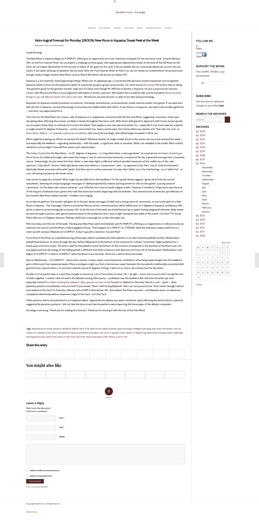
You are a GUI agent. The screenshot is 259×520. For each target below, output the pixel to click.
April (204, 199)
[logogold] (129, 12)
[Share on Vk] (145, 354)
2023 (202, 135)
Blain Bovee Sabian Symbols (103, 328)
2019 (202, 151)
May (204, 195)
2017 (202, 159)
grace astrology (125, 328)
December (207, 167)
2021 (202, 143)
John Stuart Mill (151, 84)
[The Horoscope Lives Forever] (115, 375)
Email (61, 427)
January (206, 211)
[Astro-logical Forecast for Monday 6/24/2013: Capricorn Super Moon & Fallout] (95, 375)
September (208, 179)
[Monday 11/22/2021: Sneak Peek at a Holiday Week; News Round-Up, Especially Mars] (36, 375)
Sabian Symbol (39, 153)
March (205, 203)
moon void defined (60, 332)
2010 (202, 235)
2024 (202, 131)
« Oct (199, 284)
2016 (202, 163)
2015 (202, 215)
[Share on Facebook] (34, 354)
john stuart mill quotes (162, 328)
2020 (203, 147)
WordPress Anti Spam (31, 487)
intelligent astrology (142, 328)
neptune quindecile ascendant (84, 332)
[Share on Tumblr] (129, 354)
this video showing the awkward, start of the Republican (84, 282)
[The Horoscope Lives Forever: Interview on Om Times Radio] (135, 375)
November (207, 171)
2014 (202, 219)
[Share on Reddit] (161, 354)
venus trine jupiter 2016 (97, 336)
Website (62, 437)
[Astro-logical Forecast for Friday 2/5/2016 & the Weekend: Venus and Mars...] (2, 260)
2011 (202, 231)
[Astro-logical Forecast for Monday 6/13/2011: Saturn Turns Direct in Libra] (155, 375)
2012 (202, 227)
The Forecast (58, 45)
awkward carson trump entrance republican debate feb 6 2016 (60, 328)
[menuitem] (92, 28)
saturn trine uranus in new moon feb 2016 (65, 336)
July (204, 187)
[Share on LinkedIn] (113, 354)
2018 (202, 155)
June (204, 191)
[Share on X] (50, 354)
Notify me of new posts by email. (41, 476)
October (206, 175)
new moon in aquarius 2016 (112, 332)
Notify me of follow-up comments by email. (44, 470)
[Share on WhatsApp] (82, 354)
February (206, 207)
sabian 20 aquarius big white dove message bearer (149, 332)
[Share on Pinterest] (97, 354)
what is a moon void (118, 336)
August (205, 183)
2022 (202, 139)
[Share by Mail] (177, 354)
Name (62, 418)
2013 (202, 223)
